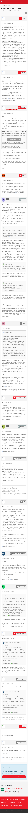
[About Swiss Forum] (5, 1)
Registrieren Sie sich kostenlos (12, 771)
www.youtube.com (19, 131)
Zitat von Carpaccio (9, 596)
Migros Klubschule (8, 735)
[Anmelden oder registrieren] (22, 2)
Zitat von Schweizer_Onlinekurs (13, 642)
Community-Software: (14, 811)
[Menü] (26, 1)
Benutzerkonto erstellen (14, 777)
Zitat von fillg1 (8, 228)
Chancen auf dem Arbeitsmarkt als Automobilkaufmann (14, 789)
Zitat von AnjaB (8, 264)
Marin (6, 791)
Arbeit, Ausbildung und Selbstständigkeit (13, 793)
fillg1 (4, 10)
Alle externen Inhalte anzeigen (14, 139)
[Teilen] (26, 13)
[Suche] (18, 1)
